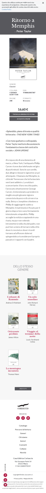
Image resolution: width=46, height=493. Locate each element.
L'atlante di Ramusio (13, 298)
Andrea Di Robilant (13, 303)
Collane (23, 449)
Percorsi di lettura (23, 429)
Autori (23, 441)
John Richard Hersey (33, 304)
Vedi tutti (23, 389)
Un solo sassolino (33, 298)
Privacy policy (18, 478)
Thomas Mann (13, 374)
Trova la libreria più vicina (24, 114)
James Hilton (13, 337)
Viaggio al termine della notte (32, 334)
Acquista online (23, 119)
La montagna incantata (13, 369)
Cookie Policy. (6, 9)
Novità (23, 452)
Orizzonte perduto (13, 332)
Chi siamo (23, 437)
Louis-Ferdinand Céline (32, 341)
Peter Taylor (24, 31)
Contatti (23, 445)
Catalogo (23, 426)
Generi (23, 433)
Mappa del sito (28, 478)
